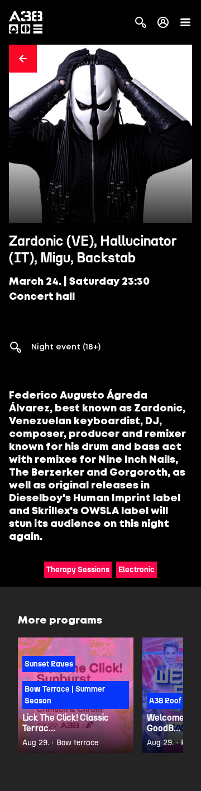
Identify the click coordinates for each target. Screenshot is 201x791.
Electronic (136, 569)
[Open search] (140, 22)
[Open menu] (185, 22)
